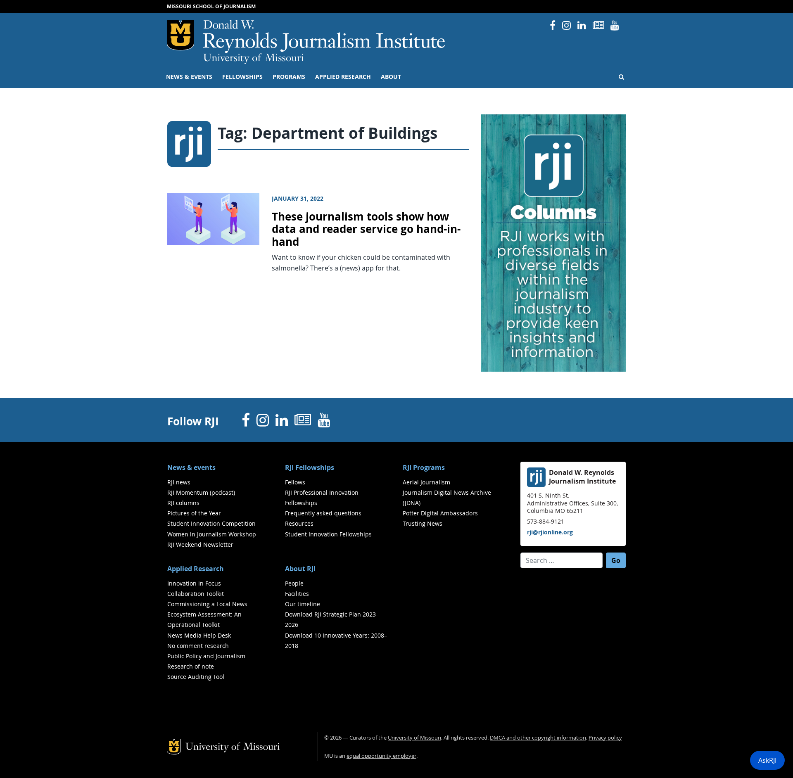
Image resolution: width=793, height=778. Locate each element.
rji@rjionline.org (550, 532)
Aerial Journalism (426, 482)
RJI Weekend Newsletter (200, 544)
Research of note (190, 666)
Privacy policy (605, 737)
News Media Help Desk (199, 635)
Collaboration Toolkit (195, 594)
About (391, 77)
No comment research (198, 646)
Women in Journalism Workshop (211, 534)
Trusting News (422, 523)
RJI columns (183, 503)
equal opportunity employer (381, 755)
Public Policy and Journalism (206, 656)
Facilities (297, 594)
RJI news (178, 482)
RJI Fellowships (309, 467)
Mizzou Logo (180, 35)
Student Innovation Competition (211, 523)
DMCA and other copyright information (538, 737)
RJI (324, 36)
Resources (299, 523)
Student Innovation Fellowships (328, 534)
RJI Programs (424, 467)
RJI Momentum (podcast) (201, 492)
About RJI (300, 568)
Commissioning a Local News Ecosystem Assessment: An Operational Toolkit (207, 614)
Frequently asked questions (323, 513)
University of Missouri (253, 58)
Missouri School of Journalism (211, 6)
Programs (289, 77)
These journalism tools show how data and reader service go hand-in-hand (366, 229)
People (294, 583)
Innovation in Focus (194, 583)
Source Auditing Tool (195, 677)
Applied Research (343, 77)
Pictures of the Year (194, 513)
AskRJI (767, 760)
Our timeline (302, 604)
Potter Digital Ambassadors (440, 513)
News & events (189, 77)
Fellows (295, 482)
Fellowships (242, 77)
